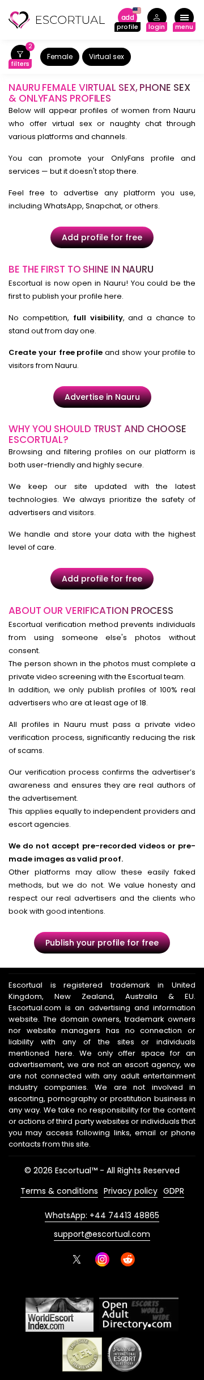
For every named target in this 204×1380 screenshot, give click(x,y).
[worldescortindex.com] (60, 1315)
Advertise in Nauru (102, 397)
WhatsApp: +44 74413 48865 (102, 1215)
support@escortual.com (102, 1234)
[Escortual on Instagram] (102, 1259)
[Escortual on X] (77, 1259)
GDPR (173, 1191)
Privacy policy (131, 1191)
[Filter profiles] (20, 57)
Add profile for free (102, 237)
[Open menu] (184, 20)
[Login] (156, 20)
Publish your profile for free (102, 942)
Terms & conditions (59, 1191)
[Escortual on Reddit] (128, 1259)
